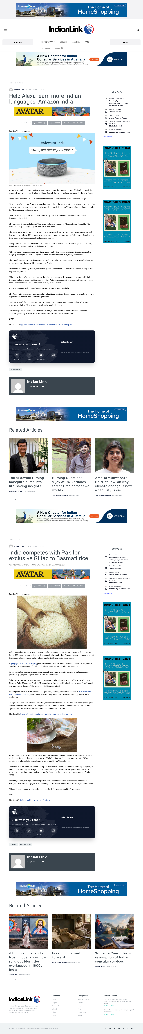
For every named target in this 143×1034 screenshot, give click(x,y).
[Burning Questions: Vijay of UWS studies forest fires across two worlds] (71, 455)
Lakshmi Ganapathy (16, 491)
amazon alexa (15, 369)
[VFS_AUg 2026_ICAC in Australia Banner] (71, 59)
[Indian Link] (71, 29)
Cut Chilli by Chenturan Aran (119, 132)
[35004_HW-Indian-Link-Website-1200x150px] (71, 10)
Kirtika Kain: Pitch (115, 126)
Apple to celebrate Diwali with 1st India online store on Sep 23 (46, 324)
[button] (137, 29)
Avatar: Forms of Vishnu (118, 118)
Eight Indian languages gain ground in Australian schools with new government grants (117, 1001)
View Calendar (107, 137)
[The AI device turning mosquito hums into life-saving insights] (28, 455)
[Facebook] (28, 386)
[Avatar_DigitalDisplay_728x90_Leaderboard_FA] (52, 111)
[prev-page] (10, 499)
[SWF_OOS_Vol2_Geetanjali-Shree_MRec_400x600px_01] (117, 167)
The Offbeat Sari (115, 112)
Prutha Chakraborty (60, 495)
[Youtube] (43, 386)
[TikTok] (123, 1028)
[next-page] (14, 499)
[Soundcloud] (37, 386)
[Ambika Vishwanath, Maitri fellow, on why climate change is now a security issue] (114, 455)
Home (11, 83)
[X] (40, 386)
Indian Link (19, 90)
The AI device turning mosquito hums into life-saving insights (26, 482)
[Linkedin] (34, 386)
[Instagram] (31, 386)
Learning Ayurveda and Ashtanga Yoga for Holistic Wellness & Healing (118, 103)
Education (19, 83)
